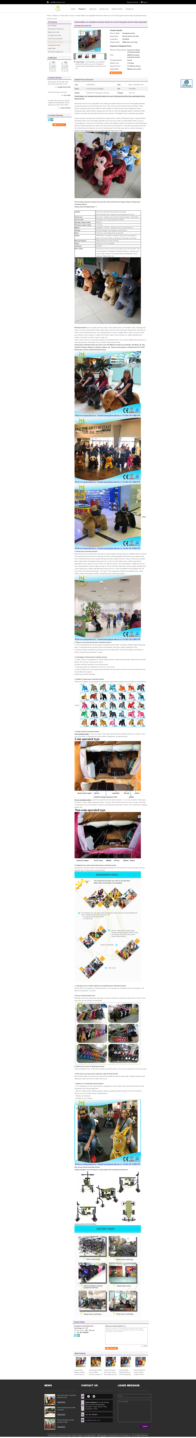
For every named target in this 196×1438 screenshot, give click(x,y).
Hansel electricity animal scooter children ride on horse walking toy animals (139, 1374)
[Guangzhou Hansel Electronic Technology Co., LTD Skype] (75, 1335)
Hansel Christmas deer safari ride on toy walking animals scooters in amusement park (110, 1374)
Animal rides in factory (67, 15)
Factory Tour (104, 9)
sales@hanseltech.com (57, 2)
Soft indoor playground (55, 52)
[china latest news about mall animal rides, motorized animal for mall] (50, 1399)
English (145, 2)
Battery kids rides (53, 32)
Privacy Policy (52, 1435)
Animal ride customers (55, 38)
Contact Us (129, 9)
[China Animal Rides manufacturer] (58, 8)
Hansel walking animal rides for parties (66, 1409)
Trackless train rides (54, 35)
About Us (93, 9)
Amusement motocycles (56, 29)
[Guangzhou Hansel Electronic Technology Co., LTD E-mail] (78, 1335)
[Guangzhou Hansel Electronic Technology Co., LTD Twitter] (94, 1396)
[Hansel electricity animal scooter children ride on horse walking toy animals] (140, 1362)
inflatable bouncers (54, 45)
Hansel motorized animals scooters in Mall (65, 1421)
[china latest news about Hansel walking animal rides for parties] (50, 1412)
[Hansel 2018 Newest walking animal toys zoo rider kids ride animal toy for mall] (81, 1362)
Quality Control (117, 9)
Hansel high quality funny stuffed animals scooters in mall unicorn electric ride (95, 1374)
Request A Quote (132, 2)
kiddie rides (52, 48)
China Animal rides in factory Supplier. (71, 1435)
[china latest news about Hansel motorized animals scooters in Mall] (50, 1424)
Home (73, 9)
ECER (103, 1437)
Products (81, 9)
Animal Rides (52, 25)
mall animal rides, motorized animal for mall (66, 1396)
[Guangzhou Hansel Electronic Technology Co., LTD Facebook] (88, 1396)
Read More (61, 1402)
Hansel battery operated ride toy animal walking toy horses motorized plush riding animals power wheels (125, 1375)
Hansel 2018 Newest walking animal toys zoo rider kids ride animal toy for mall (80, 1374)
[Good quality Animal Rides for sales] (53, 66)
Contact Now (117, 73)
